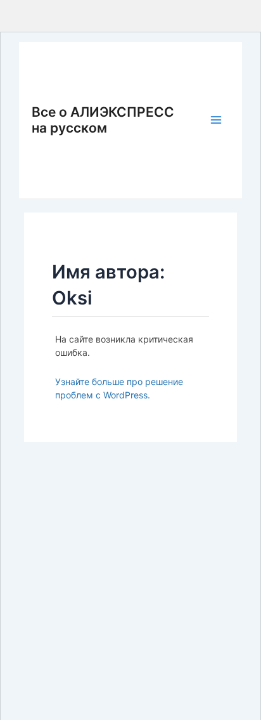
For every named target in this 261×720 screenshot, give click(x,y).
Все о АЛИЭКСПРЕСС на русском (103, 120)
